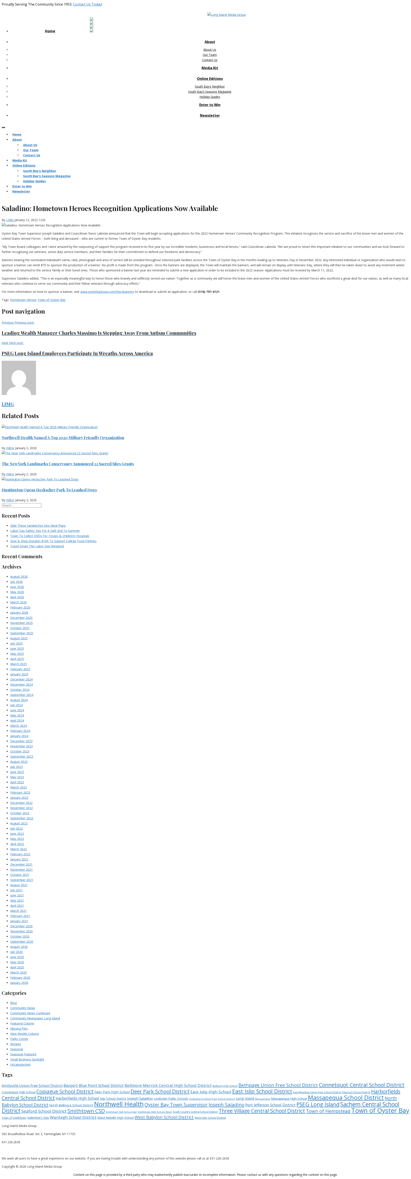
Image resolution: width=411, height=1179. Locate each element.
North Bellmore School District (71, 1105)
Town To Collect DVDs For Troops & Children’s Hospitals (49, 536)
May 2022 (17, 839)
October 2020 (19, 936)
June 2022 (17, 834)
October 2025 (19, 628)
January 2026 (19, 612)
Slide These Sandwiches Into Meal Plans (38, 526)
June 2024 (17, 710)
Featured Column (22, 1023)
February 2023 (20, 792)
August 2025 (19, 638)
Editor (10, 448)
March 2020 (18, 972)
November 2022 (21, 808)
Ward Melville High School (115, 1118)
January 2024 (19, 736)
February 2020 (20, 978)
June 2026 (17, 587)
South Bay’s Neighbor (210, 86)
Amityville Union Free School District (32, 1085)
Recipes (15, 1044)
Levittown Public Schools (171, 1099)
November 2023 (21, 746)
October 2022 (19, 813)
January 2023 (19, 798)
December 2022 (21, 803)
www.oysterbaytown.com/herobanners (107, 292)
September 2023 (21, 756)
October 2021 (19, 875)
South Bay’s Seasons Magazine (209, 92)
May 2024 (17, 715)
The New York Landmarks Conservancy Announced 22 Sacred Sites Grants (68, 463)
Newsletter (210, 115)
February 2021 (20, 916)
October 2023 (19, 751)
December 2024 (21, 679)
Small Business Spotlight (27, 1059)
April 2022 (17, 844)
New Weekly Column (24, 1034)
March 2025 (18, 664)
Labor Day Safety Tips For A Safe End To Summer (45, 531)
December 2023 (21, 741)
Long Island (245, 1098)
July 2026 (16, 582)
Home (50, 31)
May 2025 (17, 654)
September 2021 (21, 880)
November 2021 (21, 870)
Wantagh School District (73, 1117)
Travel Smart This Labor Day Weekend (37, 546)
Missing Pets (19, 1028)
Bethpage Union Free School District (278, 1085)
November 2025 (21, 623)
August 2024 (19, 700)
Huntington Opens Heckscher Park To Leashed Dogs (49, 489)
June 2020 (17, 957)
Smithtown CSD (86, 1110)
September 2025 (21, 633)
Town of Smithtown (14, 1118)
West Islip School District (210, 1118)
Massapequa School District (346, 1097)
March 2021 (18, 911)
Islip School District (113, 1099)
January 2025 (19, 674)
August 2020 (19, 947)
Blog (13, 1003)
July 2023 (16, 767)
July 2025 (16, 643)
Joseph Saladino (140, 1098)
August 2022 (19, 823)
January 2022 (19, 859)
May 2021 (17, 900)
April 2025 (17, 659)
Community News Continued (30, 1013)
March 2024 (18, 726)
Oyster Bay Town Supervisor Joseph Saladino (194, 1104)
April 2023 (17, 782)
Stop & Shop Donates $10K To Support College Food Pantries (53, 541)
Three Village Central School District (262, 1110)
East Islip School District (262, 1091)
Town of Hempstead (328, 1111)
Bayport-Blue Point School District (94, 1085)
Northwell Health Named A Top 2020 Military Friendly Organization (63, 437)
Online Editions (210, 78)
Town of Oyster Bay (51, 300)
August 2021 (19, 885)
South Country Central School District (195, 1112)
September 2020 (21, 942)
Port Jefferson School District (270, 1104)
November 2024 (21, 684)
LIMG (10, 220)
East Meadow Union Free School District (317, 1092)
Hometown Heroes (23, 300)
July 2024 (16, 705)
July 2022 (16, 828)
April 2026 (17, 597)
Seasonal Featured (23, 1054)
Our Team (210, 55)
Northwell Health (119, 1104)
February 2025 (20, 669)
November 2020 (21, 931)
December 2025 (21, 618)
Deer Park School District (160, 1091)
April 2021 (17, 906)
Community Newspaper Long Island (35, 1018)
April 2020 (17, 967)
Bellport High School (225, 1086)
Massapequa (262, 1098)
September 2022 (21, 818)
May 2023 (17, 777)
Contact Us (209, 60)
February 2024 (20, 731)
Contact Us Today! (87, 4)
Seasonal (16, 1049)
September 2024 (21, 695)
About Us (209, 50)
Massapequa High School (289, 1098)
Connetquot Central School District (361, 1084)
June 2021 (17, 895)
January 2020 (19, 983)
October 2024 (19, 690)
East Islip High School (210, 1092)
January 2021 (19, 921)
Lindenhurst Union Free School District (212, 1098)
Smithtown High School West (155, 1111)
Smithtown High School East (121, 1111)
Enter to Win (209, 104)
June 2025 (17, 648)
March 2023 (18, 787)
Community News (22, 1008)
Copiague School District (65, 1091)
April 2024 (17, 720)
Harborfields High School (77, 1098)
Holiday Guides (210, 97)
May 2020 (17, 962)
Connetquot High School (19, 1092)
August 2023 (19, 762)
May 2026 (17, 592)
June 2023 (17, 772)
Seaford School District (44, 1111)
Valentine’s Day (38, 1117)
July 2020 (16, 952)
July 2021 (16, 890)
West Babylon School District (164, 1117)
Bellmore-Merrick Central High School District (168, 1085)
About (210, 41)
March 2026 (18, 602)
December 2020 (21, 926)
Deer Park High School (112, 1092)
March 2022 (18, 849)
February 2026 (20, 607)
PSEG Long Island (318, 1104)
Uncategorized (20, 1064)
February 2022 (20, 854)
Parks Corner (19, 1039)
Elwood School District (356, 1092)
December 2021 (21, 864)
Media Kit (210, 68)
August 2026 (19, 577)
